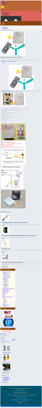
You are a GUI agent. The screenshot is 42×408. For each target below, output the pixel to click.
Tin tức (3, 24)
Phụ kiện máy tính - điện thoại (7, 274)
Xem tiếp (3, 225)
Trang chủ (3, 22)
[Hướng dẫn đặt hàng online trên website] (8, 317)
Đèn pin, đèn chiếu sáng (6, 275)
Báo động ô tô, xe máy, (6, 281)
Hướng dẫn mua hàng (5, 27)
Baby (3, 295)
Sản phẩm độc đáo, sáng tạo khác (7, 296)
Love (4, 299)
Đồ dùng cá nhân (5, 290)
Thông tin (3, 62)
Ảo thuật (4, 303)
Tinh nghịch (5, 298)
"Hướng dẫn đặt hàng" (31, 395)
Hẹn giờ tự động (11, 30)
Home (1, 30)
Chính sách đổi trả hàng (6, 378)
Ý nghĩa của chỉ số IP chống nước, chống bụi (8, 326)
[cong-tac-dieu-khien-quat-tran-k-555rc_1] (12, 55)
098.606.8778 (9, 331)
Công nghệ (4, 273)
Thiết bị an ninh (5, 278)
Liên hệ (3, 4)
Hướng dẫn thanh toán (5, 3)
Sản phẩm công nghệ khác (7, 276)
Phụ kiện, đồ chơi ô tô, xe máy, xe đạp (8, 288)
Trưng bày (5, 302)
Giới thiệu (3, 1)
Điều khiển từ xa (10, 61)
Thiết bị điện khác (6, 286)
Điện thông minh (7, 30)
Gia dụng (4, 294)
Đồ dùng (5, 300)
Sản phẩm (3, 2)
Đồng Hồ (4, 293)
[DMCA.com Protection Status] (21, 403)
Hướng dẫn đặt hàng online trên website (8, 318)
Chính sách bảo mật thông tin (6, 377)
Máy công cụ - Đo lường (6, 277)
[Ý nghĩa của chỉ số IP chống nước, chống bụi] (8, 325)
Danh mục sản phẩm (3, 21)
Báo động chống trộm (6, 282)
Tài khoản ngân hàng (5, 28)
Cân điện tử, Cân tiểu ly (6, 289)
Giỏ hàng (1, 10)
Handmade (5, 301)
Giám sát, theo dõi (6, 279)
